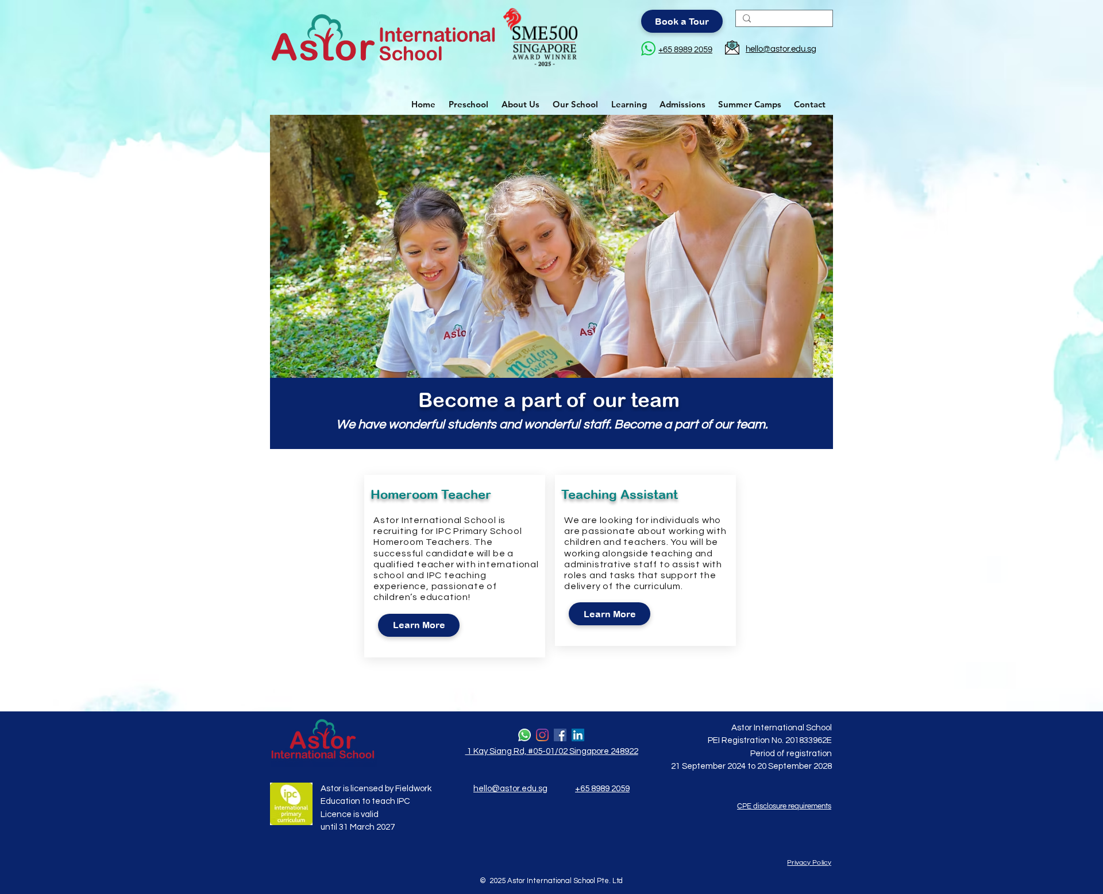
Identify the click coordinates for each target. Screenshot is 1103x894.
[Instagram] (542, 735)
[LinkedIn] (578, 735)
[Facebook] (560, 735)
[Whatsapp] (524, 735)
